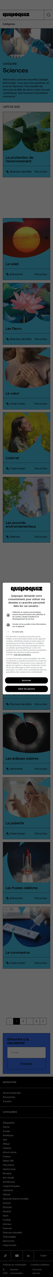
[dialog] (26, 638)
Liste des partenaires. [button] (22, 654)
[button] (26, 632)
